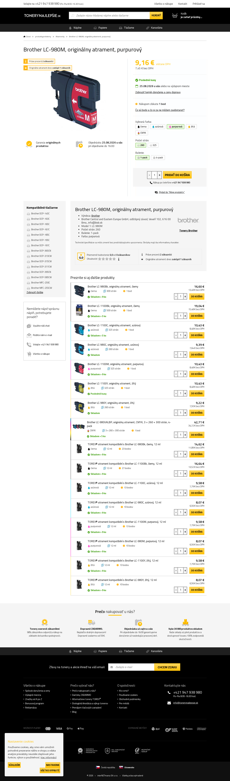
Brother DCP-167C (40, 229)
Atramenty (60, 36)
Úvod (28, 36)
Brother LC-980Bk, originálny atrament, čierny (113, 287)
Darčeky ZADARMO (81, 695)
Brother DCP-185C (40, 235)
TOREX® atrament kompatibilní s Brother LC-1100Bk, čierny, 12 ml (125, 464)
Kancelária (156, 28)
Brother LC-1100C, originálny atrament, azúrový (114, 325)
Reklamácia (31, 707)
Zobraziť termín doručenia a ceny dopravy (158, 92)
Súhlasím (14, 765)
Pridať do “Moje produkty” (172, 192)
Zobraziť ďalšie (35, 292)
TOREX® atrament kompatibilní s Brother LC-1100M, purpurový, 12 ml (127, 522)
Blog (74, 712)
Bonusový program (34, 703)
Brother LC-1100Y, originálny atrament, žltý (112, 383)
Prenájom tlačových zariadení (86, 707)
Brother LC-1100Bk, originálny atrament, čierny (114, 306)
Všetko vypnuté (50, 770)
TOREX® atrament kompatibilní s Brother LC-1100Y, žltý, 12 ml (123, 561)
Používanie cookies (128, 695)
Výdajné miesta (33, 695)
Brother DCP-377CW (41, 266)
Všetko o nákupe (41, 354)
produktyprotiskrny (43, 36)
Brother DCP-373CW (41, 256)
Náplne (77, 28)
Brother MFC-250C (40, 282)
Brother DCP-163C (40, 219)
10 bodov (128, 507)
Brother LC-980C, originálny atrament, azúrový (113, 345)
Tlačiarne (128, 28)
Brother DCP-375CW (41, 261)
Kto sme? (124, 691)
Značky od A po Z (33, 699)
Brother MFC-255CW (41, 288)
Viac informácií (48, 757)
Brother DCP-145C (40, 213)
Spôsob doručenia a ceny (37, 691)
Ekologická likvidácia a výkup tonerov (90, 703)
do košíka (196, 296)
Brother (95, 216)
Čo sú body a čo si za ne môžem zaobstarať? (160, 110)
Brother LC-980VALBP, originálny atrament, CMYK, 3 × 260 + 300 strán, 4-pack (129, 424)
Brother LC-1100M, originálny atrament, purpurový (116, 364)
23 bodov (126, 449)
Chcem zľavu (167, 667)
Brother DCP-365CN (41, 250)
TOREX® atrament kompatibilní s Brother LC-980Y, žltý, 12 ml (122, 580)
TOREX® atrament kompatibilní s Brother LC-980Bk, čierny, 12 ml (124, 444)
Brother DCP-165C (40, 224)
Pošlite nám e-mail (42, 335)
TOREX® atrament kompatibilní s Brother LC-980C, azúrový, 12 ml (124, 502)
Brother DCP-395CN (41, 272)
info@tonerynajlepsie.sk (185, 703)
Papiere (102, 28)
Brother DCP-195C (40, 240)
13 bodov (128, 487)
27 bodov (126, 468)
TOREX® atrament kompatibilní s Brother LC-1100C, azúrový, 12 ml (125, 483)
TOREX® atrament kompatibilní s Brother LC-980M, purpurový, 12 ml (126, 541)
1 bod (129, 291)
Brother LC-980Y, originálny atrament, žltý (111, 403)
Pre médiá (124, 703)
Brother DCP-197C (40, 245)
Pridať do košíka (177, 174)
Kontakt (123, 707)
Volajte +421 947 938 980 (46, 344)
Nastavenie (52, 765)
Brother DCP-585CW (41, 277)
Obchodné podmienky (130, 699)
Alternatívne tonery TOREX (86, 699)
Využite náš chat (41, 326)
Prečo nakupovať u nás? (84, 691)
